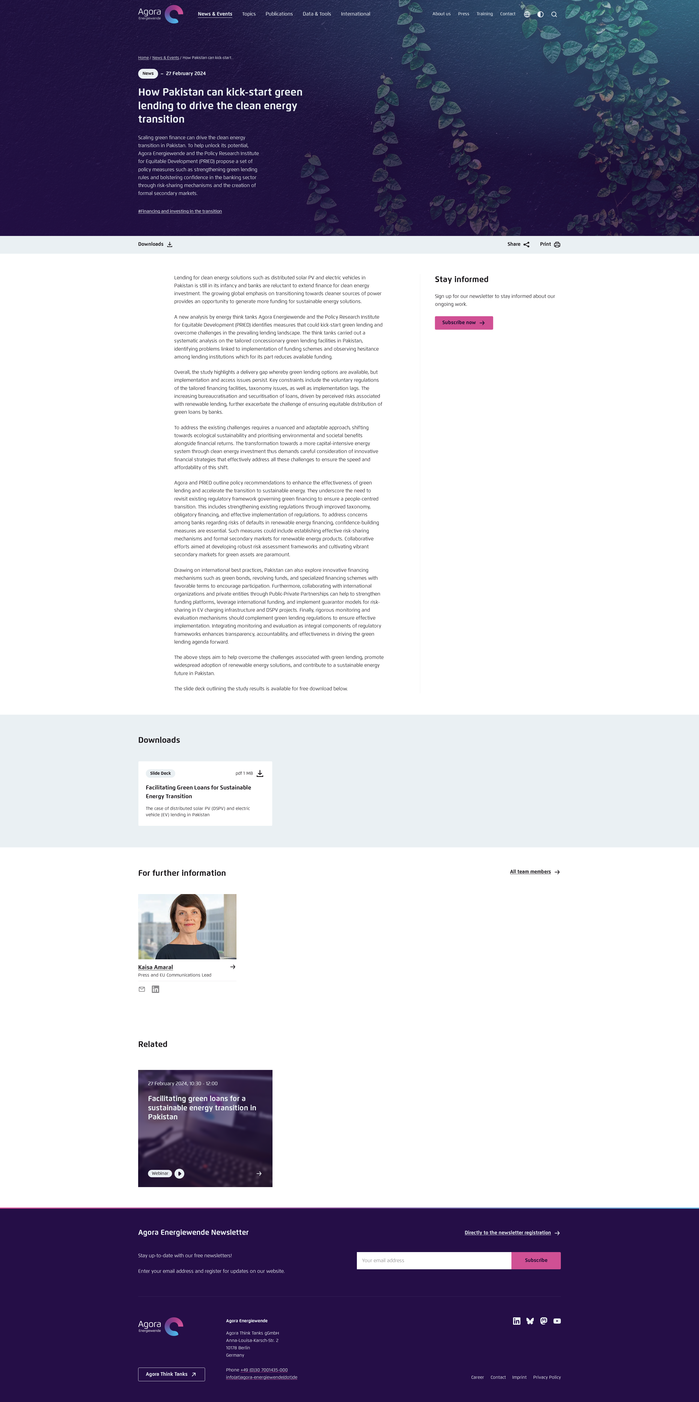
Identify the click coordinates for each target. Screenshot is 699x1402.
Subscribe (536, 1260)
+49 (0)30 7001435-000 (264, 1370)
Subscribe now (459, 322)
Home (143, 58)
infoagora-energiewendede (261, 1378)
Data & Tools (317, 14)
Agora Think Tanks (167, 1374)
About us (442, 14)
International (355, 14)
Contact (508, 14)
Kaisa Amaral (155, 968)
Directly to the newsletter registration (508, 1233)
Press (463, 14)
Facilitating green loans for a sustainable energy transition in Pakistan (202, 1108)
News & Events (215, 14)
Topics (249, 14)
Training (485, 14)
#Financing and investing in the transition (180, 211)
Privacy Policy (547, 1378)
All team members (530, 871)
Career (477, 1378)
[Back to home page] (160, 14)
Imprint (519, 1378)
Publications (279, 14)
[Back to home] (171, 1326)
